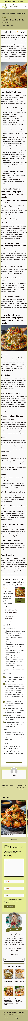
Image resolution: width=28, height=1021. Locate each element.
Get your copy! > (14, 1)
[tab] (11, 839)
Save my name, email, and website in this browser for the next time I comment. (14, 901)
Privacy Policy (20, 1014)
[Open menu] (25, 6)
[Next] (26, 819)
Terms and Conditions (9, 1014)
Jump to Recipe (7, 32)
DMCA (23, 1012)
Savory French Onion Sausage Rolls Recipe (7, 787)
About (4, 1012)
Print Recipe (20, 598)
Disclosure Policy (16, 1012)
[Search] (22, 959)
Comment (8, 860)
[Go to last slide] (1, 819)
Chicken (4, 17)
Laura (4, 25)
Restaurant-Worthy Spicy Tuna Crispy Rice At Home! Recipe (21, 788)
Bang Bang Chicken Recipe (8, 834)
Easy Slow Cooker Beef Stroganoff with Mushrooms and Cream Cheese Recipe (8, 1001)
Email (7, 888)
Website (7, 895)
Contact (9, 1012)
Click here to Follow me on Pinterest (14, 762)
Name (7, 881)
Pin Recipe (20, 601)
